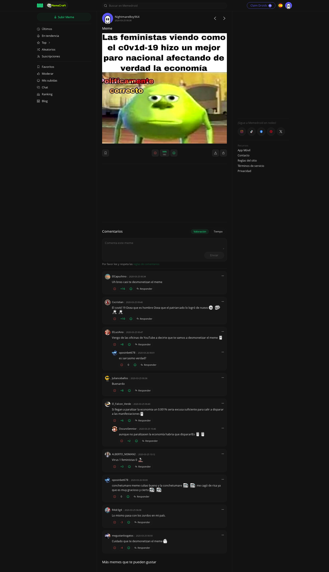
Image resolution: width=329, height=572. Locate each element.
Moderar (47, 74)
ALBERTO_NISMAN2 (123, 454)
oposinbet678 (127, 352)
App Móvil (244, 150)
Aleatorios (48, 49)
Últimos (47, 29)
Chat (45, 87)
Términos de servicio (251, 166)
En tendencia (50, 36)
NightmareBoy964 (127, 17)
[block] (223, 153)
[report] (215, 153)
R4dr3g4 (117, 510)
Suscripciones (51, 56)
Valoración (200, 231)
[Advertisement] (263, 64)
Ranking (47, 94)
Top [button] (44, 43)
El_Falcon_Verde (121, 403)
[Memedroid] (40, 5)
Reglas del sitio (247, 160)
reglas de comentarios (146, 264)
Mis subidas (49, 80)
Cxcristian (117, 302)
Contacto (243, 155)
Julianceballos (120, 378)
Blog (45, 101)
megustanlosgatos (122, 535)
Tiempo (218, 231)
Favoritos (48, 67)
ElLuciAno (117, 332)
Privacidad (244, 171)
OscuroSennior (127, 428)
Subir (65, 17)
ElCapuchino (119, 276)
